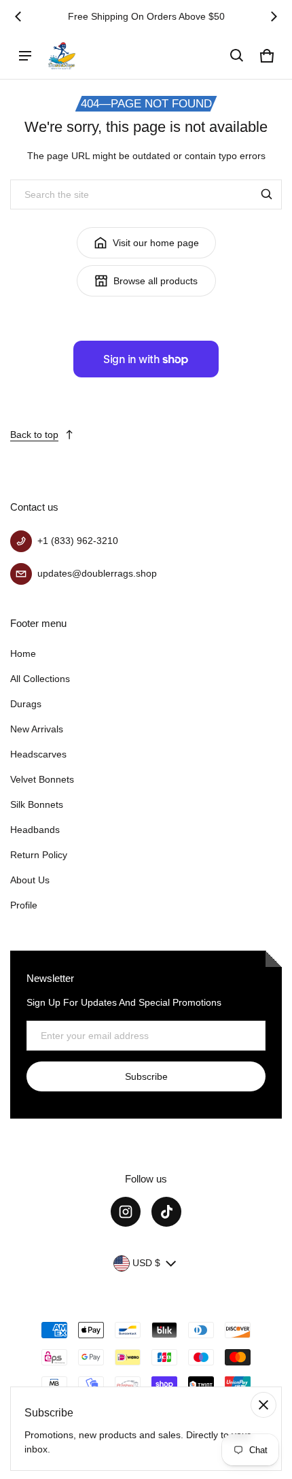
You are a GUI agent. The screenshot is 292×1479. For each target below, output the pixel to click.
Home (23, 653)
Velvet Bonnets (42, 779)
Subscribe (146, 1076)
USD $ (146, 1262)
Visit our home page (156, 242)
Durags (25, 703)
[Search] (267, 194)
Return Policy (38, 854)
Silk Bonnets (36, 804)
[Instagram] (126, 1212)
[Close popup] (263, 1405)
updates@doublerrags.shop (97, 573)
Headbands (35, 829)
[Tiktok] (166, 1212)
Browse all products (155, 280)
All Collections (40, 678)
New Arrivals (36, 729)
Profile (23, 905)
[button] (237, 56)
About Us (30, 879)
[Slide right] (274, 16)
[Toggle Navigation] (25, 56)
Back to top (34, 434)
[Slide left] (18, 16)
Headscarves (38, 754)
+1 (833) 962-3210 (77, 540)
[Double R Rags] (61, 55)
